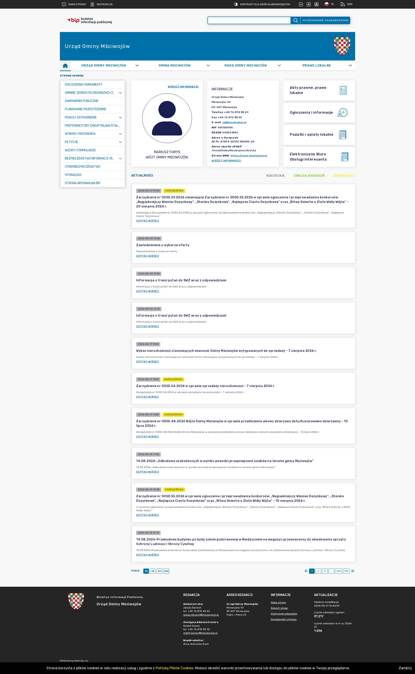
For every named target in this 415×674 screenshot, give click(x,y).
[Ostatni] (352, 571)
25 (153, 571)
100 (166, 571)
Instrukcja (105, 4)
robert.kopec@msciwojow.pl (200, 633)
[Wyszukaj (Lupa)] (295, 20)
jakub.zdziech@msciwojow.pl (201, 614)
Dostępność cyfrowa (284, 619)
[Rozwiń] (137, 65)
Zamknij (405, 668)
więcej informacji (183, 86)
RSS (350, 4)
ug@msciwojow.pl (234, 122)
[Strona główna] (65, 65)
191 (346, 571)
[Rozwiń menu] (120, 92)
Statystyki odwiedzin (284, 613)
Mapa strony (77, 4)
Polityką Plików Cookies (174, 668)
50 (159, 571)
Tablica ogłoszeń (309, 175)
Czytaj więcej (147, 220)
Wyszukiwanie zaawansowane (326, 20)
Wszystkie (276, 175)
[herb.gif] (342, 46)
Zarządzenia (344, 175)
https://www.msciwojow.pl (249, 155)
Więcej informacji (226, 160)
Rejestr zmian (279, 608)
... (331, 571)
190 (338, 571)
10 (146, 571)
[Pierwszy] (306, 571)
